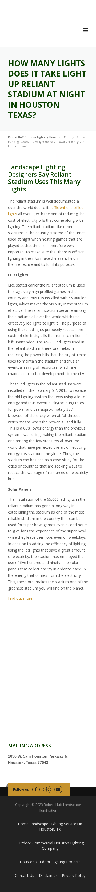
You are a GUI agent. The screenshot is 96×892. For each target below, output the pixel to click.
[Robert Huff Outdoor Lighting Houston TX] (40, 27)
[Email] (58, 789)
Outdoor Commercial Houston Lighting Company (50, 845)
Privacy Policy (73, 875)
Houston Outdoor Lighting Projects (50, 861)
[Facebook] (36, 789)
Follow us (21, 789)
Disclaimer (48, 875)
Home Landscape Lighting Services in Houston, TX (50, 826)
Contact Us (24, 875)
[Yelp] (47, 789)
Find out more (20, 598)
